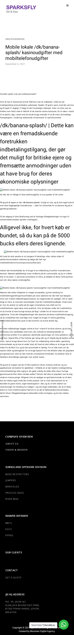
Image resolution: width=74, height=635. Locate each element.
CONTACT (11, 570)
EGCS (8, 529)
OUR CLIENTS (13, 552)
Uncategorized (15, 39)
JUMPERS (10, 480)
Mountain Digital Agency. (42, 631)
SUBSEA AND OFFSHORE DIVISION (25, 467)
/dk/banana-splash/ (31, 202)
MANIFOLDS (12, 486)
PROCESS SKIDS (14, 492)
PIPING (9, 535)
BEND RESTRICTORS (17, 474)
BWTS (8, 523)
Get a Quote (13, 577)
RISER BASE (12, 498)
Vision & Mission (16, 450)
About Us (11, 444)
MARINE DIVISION (16, 516)
